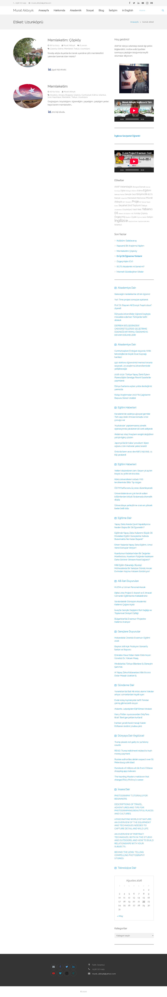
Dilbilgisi (128, 191)
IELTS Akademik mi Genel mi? (130, 266)
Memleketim (58, 86)
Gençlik (128, 194)
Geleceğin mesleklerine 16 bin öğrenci (132, 294)
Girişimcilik (141, 194)
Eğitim (147, 190)
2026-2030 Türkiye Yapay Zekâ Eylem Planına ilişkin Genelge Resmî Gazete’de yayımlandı (132, 377)
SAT (140, 202)
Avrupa (61, 95)
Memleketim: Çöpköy (64, 40)
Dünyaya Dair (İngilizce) (131, 735)
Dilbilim (134, 191)
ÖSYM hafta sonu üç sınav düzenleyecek (133, 488)
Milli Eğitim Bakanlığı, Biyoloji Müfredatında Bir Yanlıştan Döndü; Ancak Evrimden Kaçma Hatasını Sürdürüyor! (133, 568)
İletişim (150, 217)
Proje (135, 201)
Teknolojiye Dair (127, 867)
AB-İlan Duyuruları (128, 580)
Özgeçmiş (119, 216)
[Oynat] (117, 119)
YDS (132, 213)
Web (139, 209)
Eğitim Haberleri (127, 407)
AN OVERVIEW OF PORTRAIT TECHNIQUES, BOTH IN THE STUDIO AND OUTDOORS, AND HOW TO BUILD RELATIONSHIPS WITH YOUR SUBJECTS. (134, 840)
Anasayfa (134, 22)
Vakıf (135, 209)
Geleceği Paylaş (119, 194)
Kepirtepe (56, 97)
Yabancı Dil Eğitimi (124, 213)
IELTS (150, 194)
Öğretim (128, 217)
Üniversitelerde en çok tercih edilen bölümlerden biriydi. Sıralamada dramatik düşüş (133, 496)
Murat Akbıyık (23, 10)
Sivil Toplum (134, 205)
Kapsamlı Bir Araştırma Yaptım (130, 246)
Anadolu (54, 95)
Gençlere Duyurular (129, 631)
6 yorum (83, 45)
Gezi (134, 194)
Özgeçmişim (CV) (125, 261)
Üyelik (134, 217)
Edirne (60, 49)
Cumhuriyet (86, 95)
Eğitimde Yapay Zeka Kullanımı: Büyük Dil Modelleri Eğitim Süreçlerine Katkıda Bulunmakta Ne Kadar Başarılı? (133, 536)
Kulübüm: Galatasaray (127, 240)
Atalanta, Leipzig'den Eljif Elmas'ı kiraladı (133, 709)
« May (120, 916)
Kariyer (117, 198)
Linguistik (124, 198)
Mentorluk (141, 198)
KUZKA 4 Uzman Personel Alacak (129, 587)
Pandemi (128, 202)
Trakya (76, 49)
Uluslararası (118, 209)
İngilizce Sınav (133, 221)
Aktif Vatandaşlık (123, 186)
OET (124, 202)
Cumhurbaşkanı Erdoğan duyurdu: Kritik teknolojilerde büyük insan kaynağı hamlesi (132, 354)
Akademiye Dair (127, 287)
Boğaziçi (69, 95)
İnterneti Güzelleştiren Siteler (130, 272)
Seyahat (123, 205)
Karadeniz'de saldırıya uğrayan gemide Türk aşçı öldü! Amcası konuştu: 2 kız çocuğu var (132, 417)
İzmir (50, 97)
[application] (134, 110)
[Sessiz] (146, 119)
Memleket (68, 49)
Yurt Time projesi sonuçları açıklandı (131, 299)
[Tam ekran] (150, 119)
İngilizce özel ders (143, 221)
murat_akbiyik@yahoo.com (41, 3)
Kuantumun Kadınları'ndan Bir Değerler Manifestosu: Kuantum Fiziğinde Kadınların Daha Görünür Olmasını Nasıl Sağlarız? (133, 556)
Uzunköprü (85, 49)
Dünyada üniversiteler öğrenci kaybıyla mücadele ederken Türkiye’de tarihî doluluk (132, 317)
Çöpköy (53, 49)
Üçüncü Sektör (141, 217)
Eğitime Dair (125, 518)
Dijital (123, 190)
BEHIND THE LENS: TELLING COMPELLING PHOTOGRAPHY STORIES (129, 855)
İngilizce (121, 220)
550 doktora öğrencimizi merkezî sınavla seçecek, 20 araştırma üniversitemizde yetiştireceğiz (133, 365)
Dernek (142, 187)
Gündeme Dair (126, 685)
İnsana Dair (124, 789)
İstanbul (102, 95)
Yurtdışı (137, 213)
